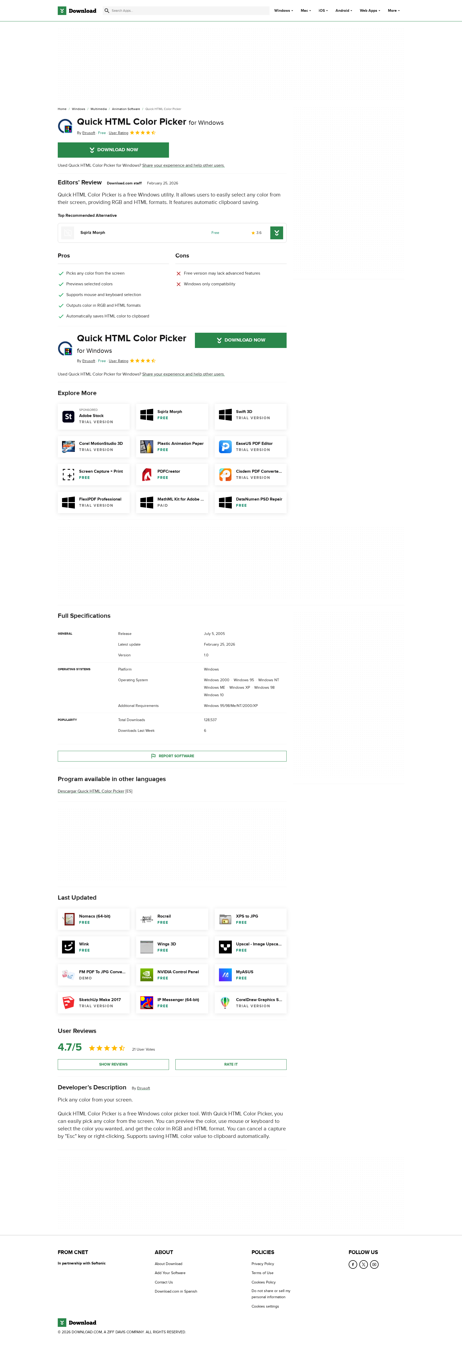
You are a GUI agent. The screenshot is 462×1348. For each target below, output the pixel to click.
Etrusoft (143, 1088)
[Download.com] (77, 10)
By (86, 133)
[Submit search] (107, 10)
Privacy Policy (263, 1264)
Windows (282, 11)
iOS (322, 11)
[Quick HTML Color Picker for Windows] (65, 126)
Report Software (176, 755)
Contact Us (164, 1282)
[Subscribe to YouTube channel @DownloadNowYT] (374, 1264)
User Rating (118, 133)
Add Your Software (170, 1273)
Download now (117, 150)
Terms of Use (263, 1273)
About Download (168, 1264)
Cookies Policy (264, 1282)
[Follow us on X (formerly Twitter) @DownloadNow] (363, 1264)
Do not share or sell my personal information (271, 1294)
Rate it (231, 1064)
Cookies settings (265, 1306)
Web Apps (368, 11)
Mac (304, 11)
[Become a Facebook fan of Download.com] (353, 1264)
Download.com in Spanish (176, 1291)
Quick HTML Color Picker (150, 122)
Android (342, 11)
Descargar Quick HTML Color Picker (91, 791)
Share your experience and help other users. (183, 165)
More (392, 10)
